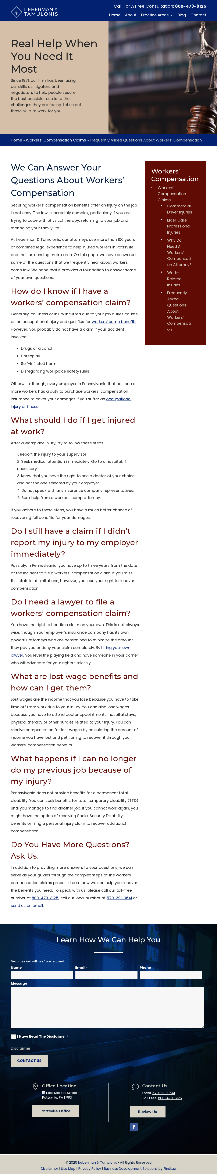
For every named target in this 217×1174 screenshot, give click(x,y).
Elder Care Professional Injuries (179, 226)
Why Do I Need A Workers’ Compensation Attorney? (179, 252)
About (130, 16)
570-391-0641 (119, 898)
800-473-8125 (190, 6)
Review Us (147, 1111)
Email (81, 967)
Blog (182, 16)
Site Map (68, 1168)
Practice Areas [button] (155, 16)
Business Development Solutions (130, 1168)
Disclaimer (21, 1048)
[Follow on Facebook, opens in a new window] (134, 1127)
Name (16, 967)
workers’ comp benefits (114, 321)
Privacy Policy (89, 1168)
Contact (198, 16)
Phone (145, 967)
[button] (213, 1143)
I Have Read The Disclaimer (42, 1036)
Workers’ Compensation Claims (172, 194)
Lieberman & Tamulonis (97, 1162)
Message (19, 983)
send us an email (27, 905)
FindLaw (170, 1168)
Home (114, 16)
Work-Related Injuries (174, 279)
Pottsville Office (55, 1111)
